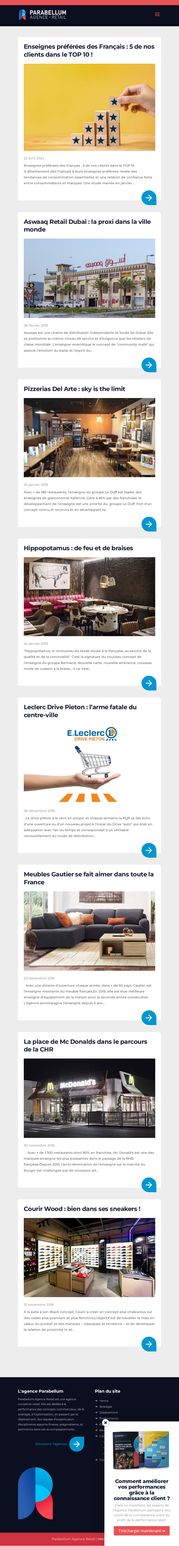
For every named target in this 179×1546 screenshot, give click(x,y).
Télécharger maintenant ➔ (141, 1530)
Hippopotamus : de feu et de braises (78, 548)
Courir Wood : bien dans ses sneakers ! (82, 1209)
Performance (109, 1418)
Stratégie (106, 1406)
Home (104, 1400)
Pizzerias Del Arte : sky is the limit (74, 389)
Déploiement (109, 1412)
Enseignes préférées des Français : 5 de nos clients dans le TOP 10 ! (89, 50)
